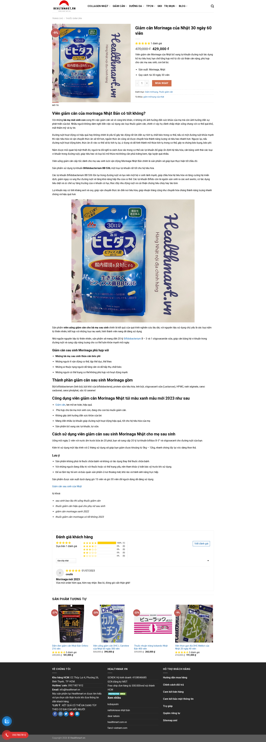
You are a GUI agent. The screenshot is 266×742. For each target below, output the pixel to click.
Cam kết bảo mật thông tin (178, 698)
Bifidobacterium (132, 338)
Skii (159, 6)
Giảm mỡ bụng (151, 92)
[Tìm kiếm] (212, 6)
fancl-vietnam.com (117, 727)
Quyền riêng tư (171, 713)
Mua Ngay (161, 83)
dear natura (113, 716)
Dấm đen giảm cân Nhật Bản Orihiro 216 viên (70, 647)
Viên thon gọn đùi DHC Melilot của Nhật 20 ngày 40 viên (192, 647)
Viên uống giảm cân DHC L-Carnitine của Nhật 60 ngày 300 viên (111, 647)
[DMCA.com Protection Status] (117, 693)
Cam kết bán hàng (173, 691)
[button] (143, 43)
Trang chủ (57, 18)
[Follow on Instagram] (60, 714)
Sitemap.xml (170, 720)
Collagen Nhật (98, 6)
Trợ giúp (168, 706)
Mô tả (55, 105)
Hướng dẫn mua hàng (175, 677)
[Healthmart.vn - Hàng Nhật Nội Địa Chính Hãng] (67, 6)
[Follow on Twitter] (66, 714)
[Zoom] (56, 98)
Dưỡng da (135, 6)
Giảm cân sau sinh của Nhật (67, 486)
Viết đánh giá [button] (201, 543)
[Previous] (52, 633)
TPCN (149, 6)
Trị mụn (169, 6)
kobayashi (113, 704)
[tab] (55, 105)
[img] (73, 570)
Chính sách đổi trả (173, 684)
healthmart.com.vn (117, 722)
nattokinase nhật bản (119, 710)
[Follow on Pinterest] (71, 714)
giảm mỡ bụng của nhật (153, 97)
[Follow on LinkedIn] (77, 714)
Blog (182, 6)
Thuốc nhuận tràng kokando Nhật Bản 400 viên (151, 647)
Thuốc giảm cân (74, 18)
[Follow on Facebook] (55, 714)
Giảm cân (119, 6)
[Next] (213, 633)
